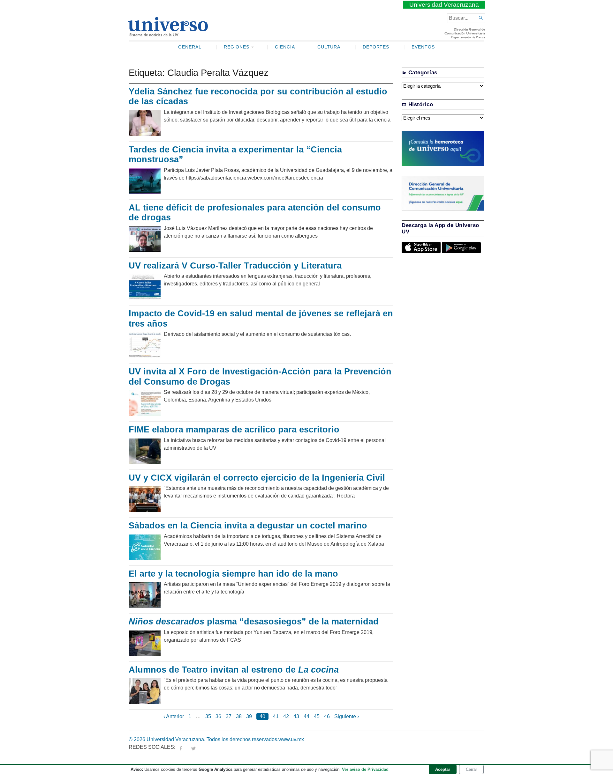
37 (228, 716)
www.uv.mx (291, 739)
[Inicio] (168, 34)
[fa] (181, 747)
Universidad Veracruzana (444, 4)
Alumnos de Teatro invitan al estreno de (234, 669)
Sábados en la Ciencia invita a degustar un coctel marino (248, 525)
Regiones (237, 47)
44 (306, 716)
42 (286, 716)
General (189, 47)
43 (296, 716)
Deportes (376, 47)
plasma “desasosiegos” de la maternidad (254, 621)
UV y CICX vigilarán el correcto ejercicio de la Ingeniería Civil (257, 478)
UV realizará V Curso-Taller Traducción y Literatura (235, 265)
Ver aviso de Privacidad (365, 769)
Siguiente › (346, 716)
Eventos (423, 47)
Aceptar (442, 769)
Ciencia (285, 47)
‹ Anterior (173, 716)
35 (208, 716)
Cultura (328, 47)
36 (218, 716)
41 (276, 716)
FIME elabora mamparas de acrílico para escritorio (234, 429)
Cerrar (471, 769)
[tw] (193, 747)
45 (317, 716)
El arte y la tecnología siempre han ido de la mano (233, 574)
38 (239, 716)
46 (327, 716)
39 (249, 716)
